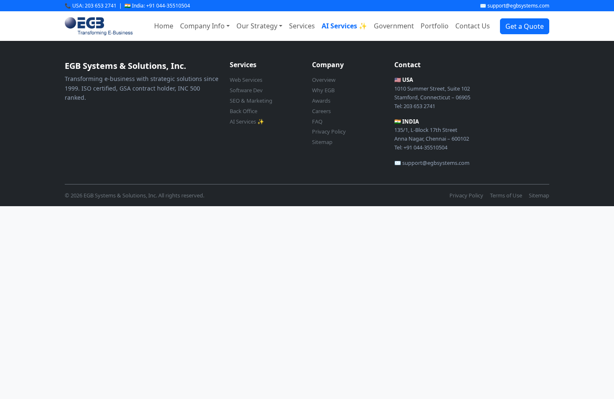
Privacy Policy (329, 131)
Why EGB (323, 90)
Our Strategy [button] (256, 25)
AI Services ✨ (344, 25)
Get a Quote (524, 26)
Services (302, 25)
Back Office (243, 111)
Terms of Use (506, 195)
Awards (321, 100)
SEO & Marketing (251, 100)
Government (394, 25)
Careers (321, 111)
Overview (323, 79)
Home (163, 25)
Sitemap (322, 142)
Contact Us (472, 25)
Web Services (246, 79)
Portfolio (435, 25)
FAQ (317, 121)
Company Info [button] (202, 25)
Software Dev (246, 90)
